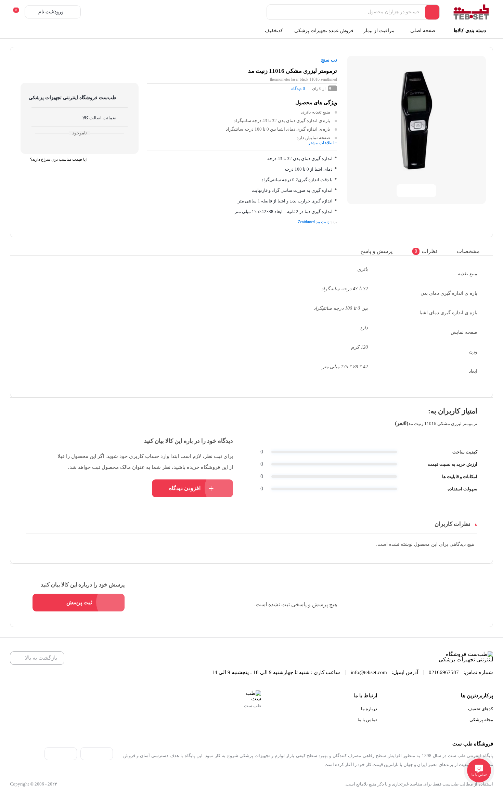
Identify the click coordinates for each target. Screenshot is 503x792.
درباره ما (369, 708)
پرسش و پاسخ (376, 251)
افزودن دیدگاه (185, 488)
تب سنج (329, 60)
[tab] (473, 251)
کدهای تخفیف (480, 708)
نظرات (426, 251)
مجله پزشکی (481, 719)
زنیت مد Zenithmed (314, 222)
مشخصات (468, 251)
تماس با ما (367, 719)
